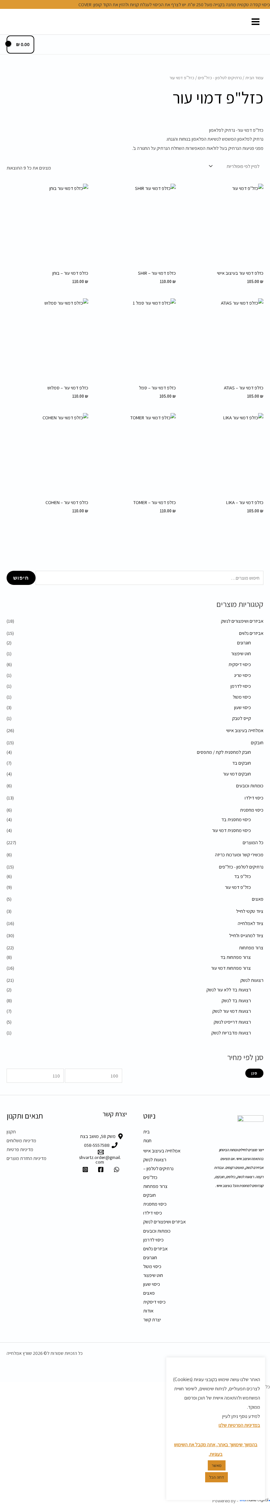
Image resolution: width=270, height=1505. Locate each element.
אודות (148, 1311)
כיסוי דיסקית (240, 664)
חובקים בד (241, 763)
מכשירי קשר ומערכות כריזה (239, 854)
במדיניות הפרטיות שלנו (239, 1425)
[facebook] (100, 1169)
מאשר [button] (217, 1465)
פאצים (257, 899)
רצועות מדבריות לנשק (231, 1033)
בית (146, 1131)
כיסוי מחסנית (251, 810)
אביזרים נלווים (251, 633)
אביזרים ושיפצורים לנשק (242, 621)
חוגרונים (244, 642)
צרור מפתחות (251, 947)
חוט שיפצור (241, 653)
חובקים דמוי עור (237, 774)
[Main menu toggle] (255, 22)
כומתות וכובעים (249, 785)
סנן (254, 1073)
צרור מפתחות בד (235, 957)
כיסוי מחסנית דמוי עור (231, 830)
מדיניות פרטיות (20, 1149)
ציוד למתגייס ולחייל (246, 935)
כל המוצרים (253, 842)
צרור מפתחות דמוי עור (231, 968)
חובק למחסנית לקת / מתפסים (224, 752)
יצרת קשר (152, 1319)
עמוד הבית (254, 78)
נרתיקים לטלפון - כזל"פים (241, 867)
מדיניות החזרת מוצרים (26, 1158)
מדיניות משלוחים (21, 1140)
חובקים (257, 742)
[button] (9, 21)
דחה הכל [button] (216, 1477)
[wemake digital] (254, 1500)
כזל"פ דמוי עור (238, 887)
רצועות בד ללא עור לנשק (228, 989)
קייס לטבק (241, 718)
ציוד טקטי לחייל (249, 911)
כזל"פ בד (242, 876)
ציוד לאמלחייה (250, 923)
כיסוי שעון (242, 707)
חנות (147, 1140)
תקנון (11, 1131)
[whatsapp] (116, 1169)
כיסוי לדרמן (240, 686)
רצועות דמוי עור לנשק (231, 1011)
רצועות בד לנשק (236, 1000)
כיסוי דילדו (254, 798)
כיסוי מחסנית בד (236, 819)
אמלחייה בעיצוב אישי (244, 730)
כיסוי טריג (242, 675)
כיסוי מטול (242, 697)
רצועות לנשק (251, 980)
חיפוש (21, 578)
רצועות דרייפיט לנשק (232, 1022)
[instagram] (84, 1169)
